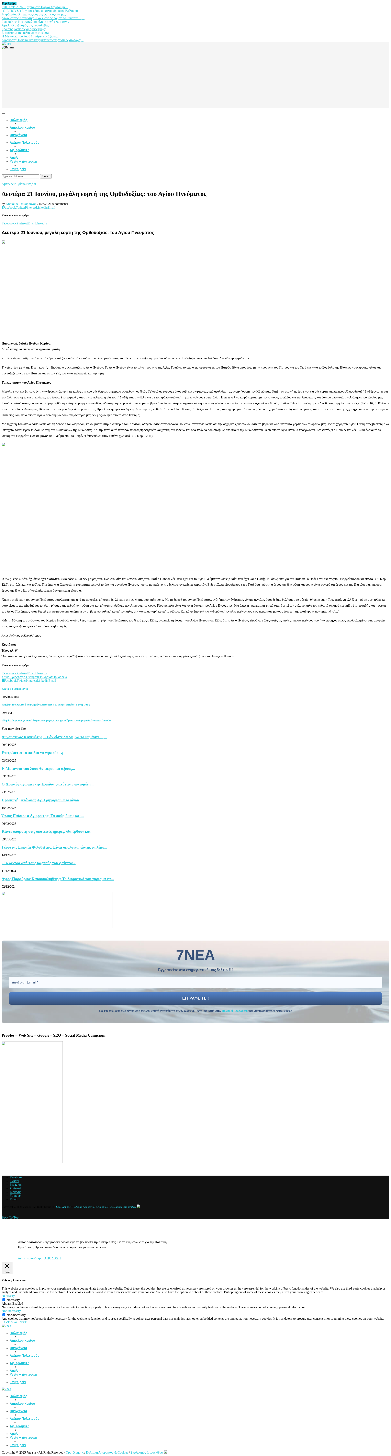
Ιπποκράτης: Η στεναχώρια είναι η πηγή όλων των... (35, 21)
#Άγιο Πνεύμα (27, 677)
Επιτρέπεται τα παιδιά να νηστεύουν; (25, 32)
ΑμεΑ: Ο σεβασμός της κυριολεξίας (25, 25)
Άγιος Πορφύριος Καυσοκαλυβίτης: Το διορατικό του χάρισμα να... (58, 879)
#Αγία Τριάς (10, 677)
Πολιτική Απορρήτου (235, 1010)
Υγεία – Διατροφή (23, 161)
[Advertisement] (195, 79)
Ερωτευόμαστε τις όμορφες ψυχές (24, 29)
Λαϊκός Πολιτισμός (24, 142)
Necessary (13, 1300)
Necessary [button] (8, 1295)
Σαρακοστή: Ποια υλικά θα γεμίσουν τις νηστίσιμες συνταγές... (42, 40)
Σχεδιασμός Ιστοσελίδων (123, 1206)
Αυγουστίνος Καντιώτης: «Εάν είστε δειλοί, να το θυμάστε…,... (43, 18)
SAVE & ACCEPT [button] (14, 1322)
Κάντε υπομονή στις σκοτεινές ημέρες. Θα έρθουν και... (47, 831)
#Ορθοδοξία (59, 677)
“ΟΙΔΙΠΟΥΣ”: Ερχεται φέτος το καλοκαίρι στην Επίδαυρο (40, 10)
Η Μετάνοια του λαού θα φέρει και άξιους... (30, 36)
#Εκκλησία (43, 677)
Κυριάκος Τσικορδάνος (21, 204)
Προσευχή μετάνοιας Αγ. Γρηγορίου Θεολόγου (40, 800)
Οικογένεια (18, 135)
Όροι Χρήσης (63, 1206)
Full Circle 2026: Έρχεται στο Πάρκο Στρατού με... (35, 7)
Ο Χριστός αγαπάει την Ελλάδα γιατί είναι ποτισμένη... (48, 784)
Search (46, 176)
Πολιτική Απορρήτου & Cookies (90, 1206)
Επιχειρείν (18, 169)
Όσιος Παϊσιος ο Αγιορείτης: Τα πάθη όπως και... (43, 816)
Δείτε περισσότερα (30, 1258)
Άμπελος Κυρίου (22, 127)
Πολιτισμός (18, 120)
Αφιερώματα (19, 150)
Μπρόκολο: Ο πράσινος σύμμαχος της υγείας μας (34, 14)
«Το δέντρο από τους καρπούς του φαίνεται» (39, 863)
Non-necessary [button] (11, 1311)
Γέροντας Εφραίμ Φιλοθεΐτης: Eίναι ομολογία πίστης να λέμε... (54, 847)
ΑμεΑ (14, 158)
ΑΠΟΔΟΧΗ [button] (52, 1258)
